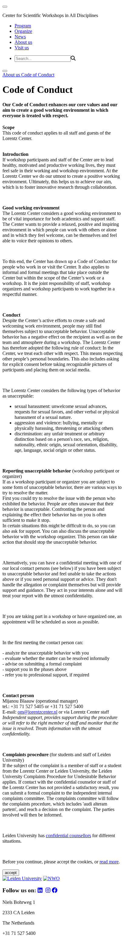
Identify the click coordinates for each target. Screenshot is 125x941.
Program (23, 25)
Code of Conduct (37, 74)
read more (109, 861)
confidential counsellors (68, 835)
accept (11, 872)
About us (23, 42)
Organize (23, 31)
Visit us (22, 47)
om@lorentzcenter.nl (37, 712)
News (20, 36)
